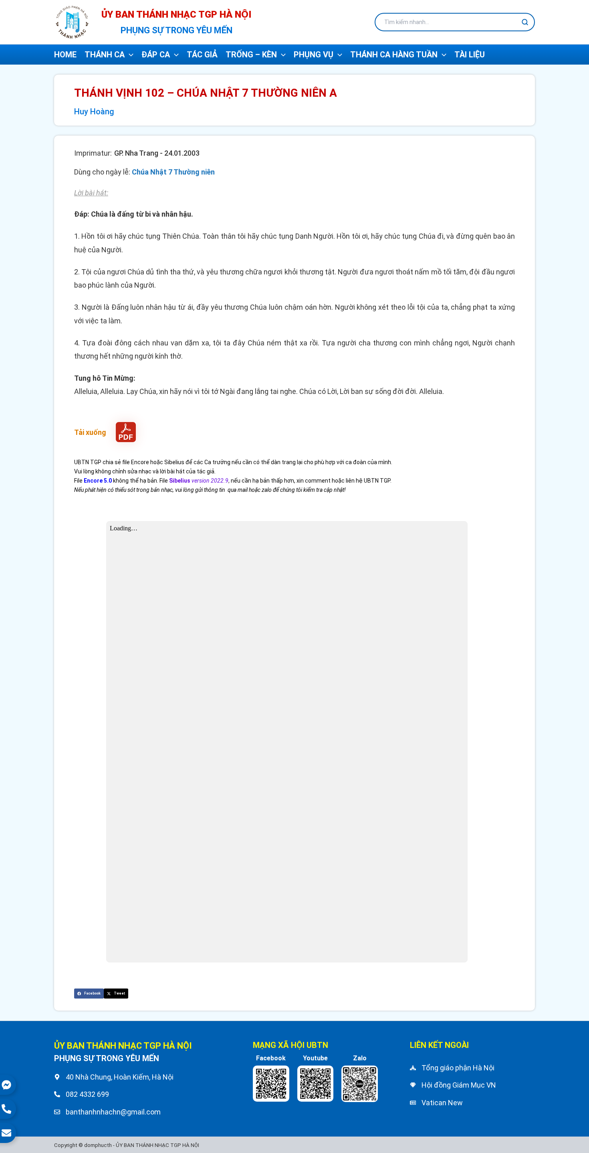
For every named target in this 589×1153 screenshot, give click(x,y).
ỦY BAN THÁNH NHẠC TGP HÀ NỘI (176, 14)
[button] (89, 994)
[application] (129, 55)
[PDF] (126, 432)
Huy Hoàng (94, 111)
